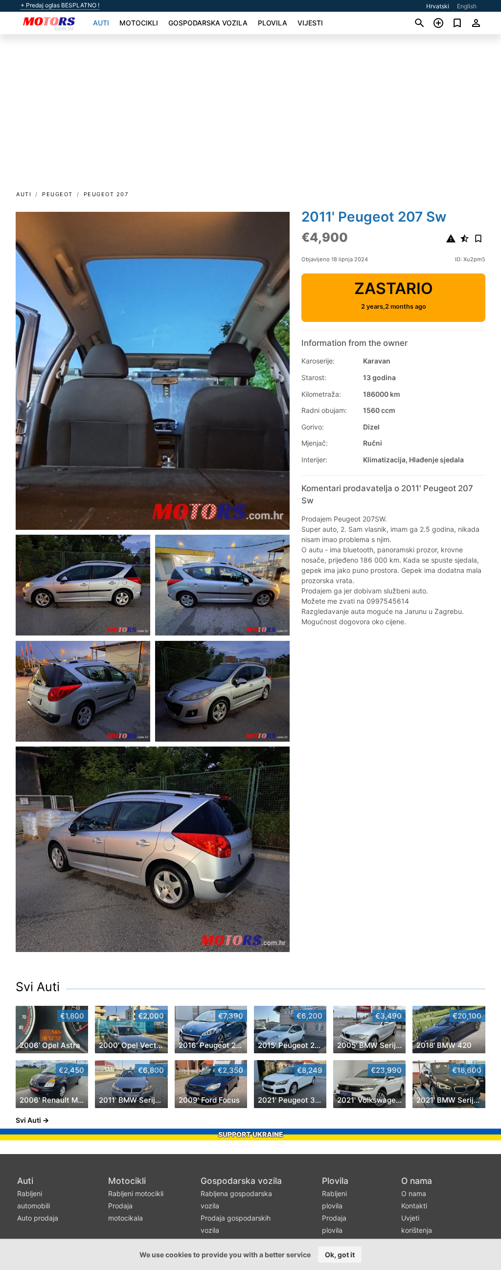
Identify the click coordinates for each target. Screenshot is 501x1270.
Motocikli (138, 23)
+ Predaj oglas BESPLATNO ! (60, 5)
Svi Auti (38, 986)
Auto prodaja (37, 1218)
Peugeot (57, 194)
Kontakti (414, 1206)
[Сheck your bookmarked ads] (457, 23)
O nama (416, 1181)
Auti (101, 23)
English (467, 6)
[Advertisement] (250, 115)
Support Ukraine (250, 1134)
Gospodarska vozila (208, 23)
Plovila (272, 23)
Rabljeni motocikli (135, 1193)
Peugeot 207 (106, 194)
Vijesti (310, 23)
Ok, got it (340, 1254)
